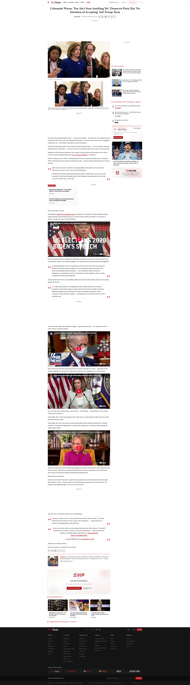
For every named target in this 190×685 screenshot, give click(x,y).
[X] (91, 629)
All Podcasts (97, 650)
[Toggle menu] (48, 2)
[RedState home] (53, 630)
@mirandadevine (92, 533)
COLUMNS (71, 2)
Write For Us (113, 648)
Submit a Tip (113, 646)
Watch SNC (129, 646)
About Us (113, 638)
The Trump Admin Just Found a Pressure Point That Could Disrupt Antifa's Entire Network (131, 91)
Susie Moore (82, 643)
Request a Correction (72, 683)
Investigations (51, 646)
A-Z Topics (66, 635)
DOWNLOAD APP (114, 2)
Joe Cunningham (83, 646)
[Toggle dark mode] (141, 2)
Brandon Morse (82, 648)
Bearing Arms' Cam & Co (100, 648)
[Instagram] (94, 629)
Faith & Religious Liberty (69, 648)
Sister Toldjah (73, 617)
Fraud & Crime (67, 653)
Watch (49, 643)
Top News (50, 638)
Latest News (50, 641)
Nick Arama (93, 617)
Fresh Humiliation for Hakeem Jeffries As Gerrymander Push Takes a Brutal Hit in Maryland (126, 163)
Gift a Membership (130, 641)
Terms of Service (51, 683)
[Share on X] (99, 17)
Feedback (65, 683)
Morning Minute (51, 648)
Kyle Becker (51, 617)
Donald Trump (67, 643)
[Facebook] (97, 629)
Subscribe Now (87, 588)
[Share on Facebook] (105, 17)
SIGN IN (124, 2)
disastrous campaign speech (66, 214)
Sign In (129, 629)
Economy (66, 646)
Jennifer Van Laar (83, 641)
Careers (112, 643)
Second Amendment (68, 661)
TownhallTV (50, 651)
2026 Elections (67, 638)
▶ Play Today (118, 137)
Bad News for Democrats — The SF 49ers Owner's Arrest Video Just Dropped (57, 614)
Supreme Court (67, 658)
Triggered (97, 645)
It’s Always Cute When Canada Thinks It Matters (127, 106)
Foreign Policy (67, 651)
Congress (66, 641)
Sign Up (139, 678)
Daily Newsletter (130, 643)
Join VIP (139, 629)
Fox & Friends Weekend (79, 155)
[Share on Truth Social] (102, 17)
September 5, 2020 (88, 539)
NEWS (65, 2)
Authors (49, 653)
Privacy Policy (59, 683)
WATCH (77, 2)
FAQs (134, 629)
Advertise (113, 641)
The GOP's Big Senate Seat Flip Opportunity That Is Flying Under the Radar (78, 614)
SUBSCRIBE (132, 2)
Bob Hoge (81, 653)
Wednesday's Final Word (121, 120)
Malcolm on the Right (100, 638)
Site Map (80, 683)
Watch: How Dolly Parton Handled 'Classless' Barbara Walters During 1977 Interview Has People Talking (131, 71)
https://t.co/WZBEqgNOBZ (79, 535)
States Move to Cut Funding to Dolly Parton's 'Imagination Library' (132, 80)
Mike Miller (77, 16)
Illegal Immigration (68, 656)
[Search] (138, 2)
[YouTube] (100, 629)
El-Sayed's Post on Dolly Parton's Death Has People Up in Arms (100, 614)
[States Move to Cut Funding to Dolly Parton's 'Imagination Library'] (117, 82)
